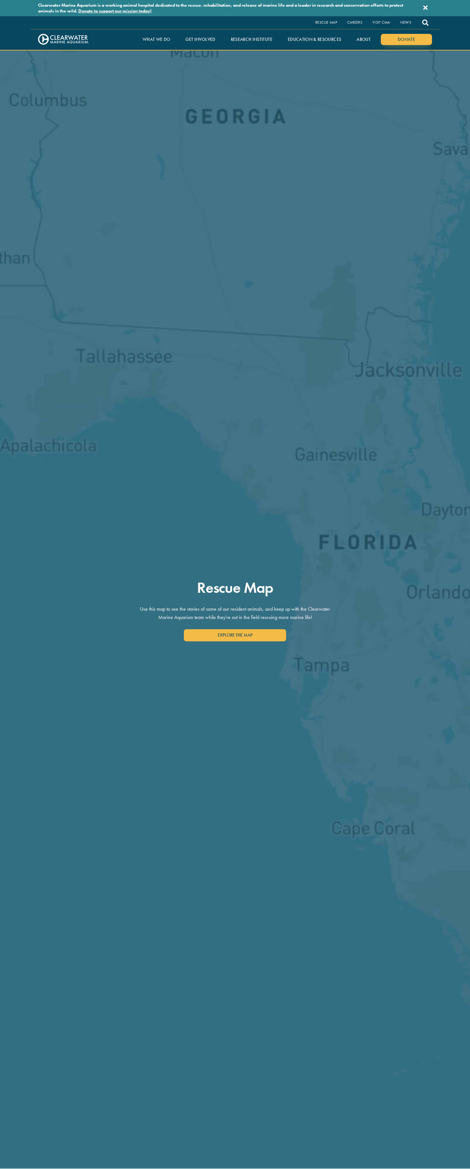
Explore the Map (235, 635)
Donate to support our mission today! (115, 11)
